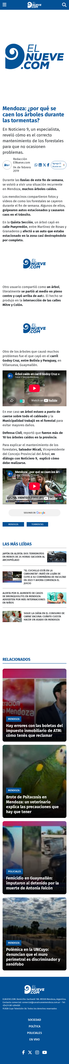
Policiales (34, 1033)
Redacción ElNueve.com (21, 160)
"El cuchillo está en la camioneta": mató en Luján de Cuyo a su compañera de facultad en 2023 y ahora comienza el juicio (45, 577)
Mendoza (13, 524)
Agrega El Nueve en (56, 165)
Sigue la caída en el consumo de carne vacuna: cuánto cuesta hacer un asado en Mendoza (44, 616)
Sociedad (34, 1020)
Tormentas (37, 524)
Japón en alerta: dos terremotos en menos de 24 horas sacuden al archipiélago (24, 556)
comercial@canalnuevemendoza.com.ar (41, 1002)
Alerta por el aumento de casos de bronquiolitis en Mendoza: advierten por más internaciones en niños (24, 598)
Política (34, 1026)
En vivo (34, 1039)
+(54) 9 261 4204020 (11, 1005)
